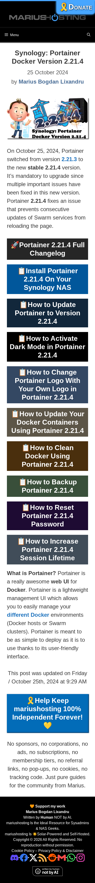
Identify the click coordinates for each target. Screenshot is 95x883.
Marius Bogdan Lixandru (47, 812)
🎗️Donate (75, 7)
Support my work (49, 806)
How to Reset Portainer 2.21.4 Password (48, 516)
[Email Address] (62, 857)
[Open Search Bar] (88, 35)
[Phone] (52, 857)
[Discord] (14, 857)
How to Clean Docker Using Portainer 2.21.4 (48, 456)
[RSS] (43, 857)
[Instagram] (81, 857)
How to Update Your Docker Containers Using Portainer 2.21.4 (47, 422)
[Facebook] (24, 857)
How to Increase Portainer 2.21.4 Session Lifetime (49, 549)
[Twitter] (33, 857)
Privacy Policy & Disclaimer (60, 851)
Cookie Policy (23, 851)
